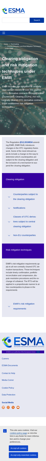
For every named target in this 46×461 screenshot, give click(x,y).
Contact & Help (8, 373)
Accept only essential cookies (23, 455)
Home (6, 44)
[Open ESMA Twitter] (3, 407)
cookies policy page (18, 433)
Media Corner (8, 380)
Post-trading (15, 44)
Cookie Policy (8, 388)
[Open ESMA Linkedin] (13, 407)
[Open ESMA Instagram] (8, 407)
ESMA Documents (10, 365)
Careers (5, 359)
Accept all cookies (18, 448)
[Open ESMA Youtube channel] (18, 407)
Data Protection (8, 395)
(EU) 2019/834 (26, 142)
